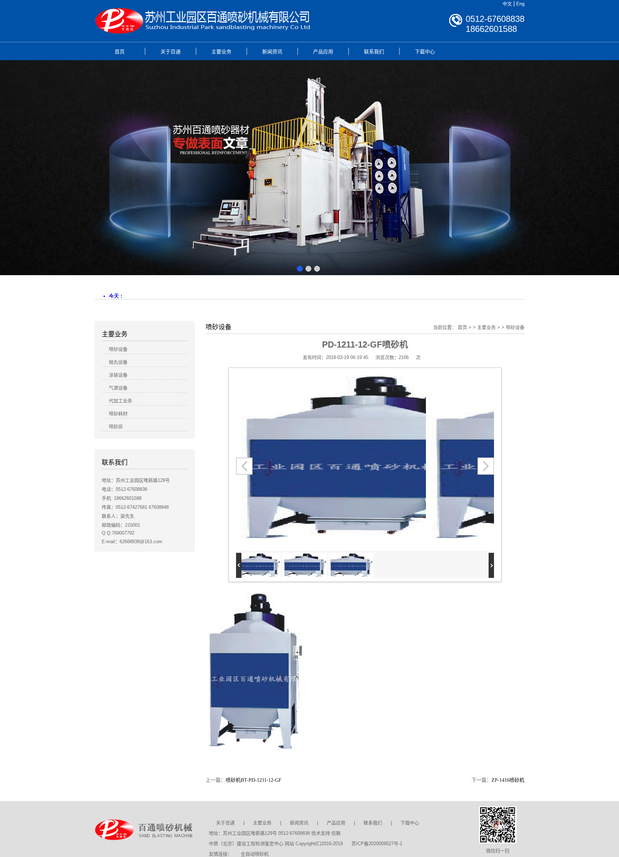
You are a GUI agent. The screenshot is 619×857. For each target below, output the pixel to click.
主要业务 (221, 51)
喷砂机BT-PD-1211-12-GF (254, 780)
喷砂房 (116, 426)
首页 (120, 51)
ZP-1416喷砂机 (507, 780)
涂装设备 (118, 375)
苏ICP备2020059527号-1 (376, 843)
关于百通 (170, 51)
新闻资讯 (272, 51)
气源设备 (118, 388)
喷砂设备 (515, 327)
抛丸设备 (118, 362)
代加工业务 (120, 400)
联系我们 (374, 51)
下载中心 (425, 51)
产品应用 (323, 51)
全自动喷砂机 (255, 854)
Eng (520, 3)
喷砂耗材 (118, 413)
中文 (507, 3)
